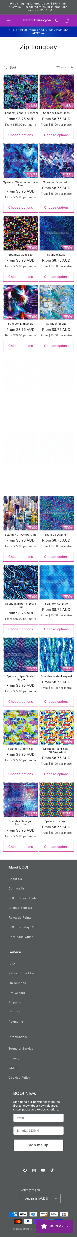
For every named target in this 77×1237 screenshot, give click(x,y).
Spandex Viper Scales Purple (20, 678)
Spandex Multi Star (21, 254)
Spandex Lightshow (20, 323)
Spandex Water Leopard (56, 676)
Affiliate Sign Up (20, 907)
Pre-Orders (17, 992)
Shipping (15, 1002)
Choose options (20, 135)
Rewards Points (20, 917)
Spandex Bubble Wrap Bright (56, 399)
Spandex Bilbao (56, 323)
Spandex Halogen (20, 469)
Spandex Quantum (56, 534)
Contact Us (17, 888)
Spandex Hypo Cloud (20, 397)
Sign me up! (39, 1145)
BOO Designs (31, 1229)
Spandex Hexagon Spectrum (21, 823)
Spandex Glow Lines (56, 113)
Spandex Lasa (56, 254)
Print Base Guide (21, 936)
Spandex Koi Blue (56, 603)
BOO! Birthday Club (23, 927)
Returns (14, 1012)
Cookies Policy (19, 1077)
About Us (15, 879)
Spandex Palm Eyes (56, 469)
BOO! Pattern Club (22, 898)
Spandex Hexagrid (56, 821)
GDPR (13, 1067)
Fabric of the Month (23, 973)
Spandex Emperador (56, 182)
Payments (16, 1021)
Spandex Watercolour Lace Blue (20, 184)
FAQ (12, 963)
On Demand (17, 983)
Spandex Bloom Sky (20, 748)
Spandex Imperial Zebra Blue (20, 605)
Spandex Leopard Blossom (20, 113)
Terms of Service (21, 1048)
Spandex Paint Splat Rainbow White (56, 750)
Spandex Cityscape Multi (21, 534)
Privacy (14, 1058)
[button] (8, 20)
